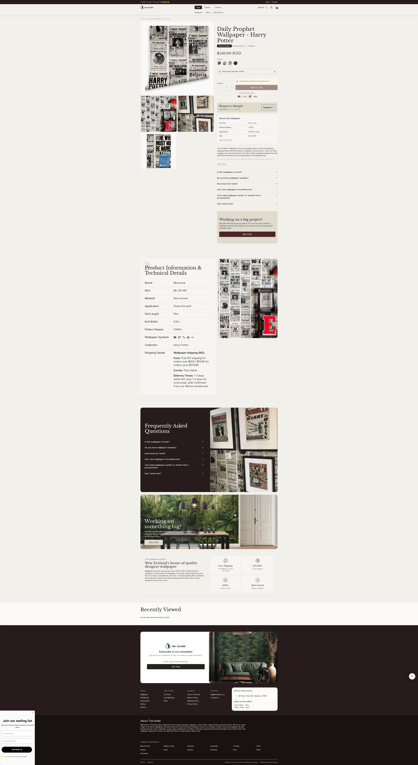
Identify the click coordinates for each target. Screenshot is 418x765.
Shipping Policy (193, 701)
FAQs (267, 2)
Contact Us (215, 698)
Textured (190, 746)
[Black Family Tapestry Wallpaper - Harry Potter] (235, 63)
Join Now (176, 667)
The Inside (233, 762)
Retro (259, 750)
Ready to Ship (169, 746)
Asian (166, 750)
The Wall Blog (169, 698)
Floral (259, 746)
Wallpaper (198, 13)
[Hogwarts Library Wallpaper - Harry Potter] (219, 63)
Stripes (143, 750)
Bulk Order (247, 234)
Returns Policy (192, 698)
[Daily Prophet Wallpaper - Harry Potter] (230, 63)
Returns (143, 707)
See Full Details (225, 140)
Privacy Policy (192, 704)
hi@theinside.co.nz (218, 694)
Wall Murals (144, 698)
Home (142, 19)
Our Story (167, 694)
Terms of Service (193, 694)
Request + (268, 107)
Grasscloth (214, 746)
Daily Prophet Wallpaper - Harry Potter (158, 19)
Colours (220, 59)
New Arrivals (145, 746)
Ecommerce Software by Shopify (247, 762)
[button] (266, 7)
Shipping (150, 762)
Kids (234, 750)
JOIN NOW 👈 (17, 749)
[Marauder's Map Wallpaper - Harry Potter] (225, 63)
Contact (275, 2)
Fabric (207, 13)
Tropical (190, 750)
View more (221, 164)
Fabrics (143, 704)
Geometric (144, 753)
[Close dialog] (33, 712)
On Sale (236, 746)
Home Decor (218, 13)
